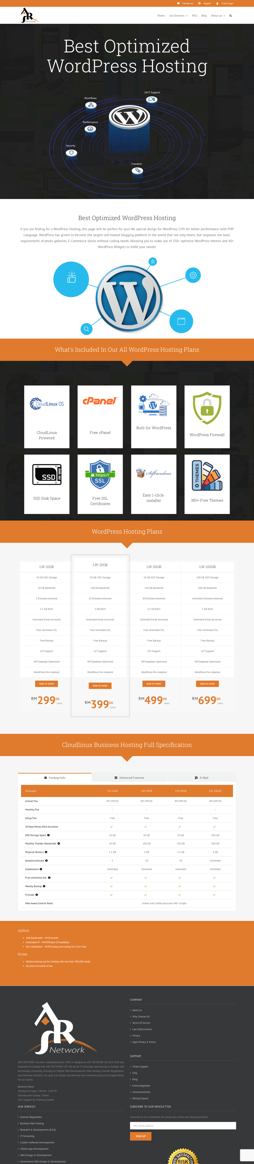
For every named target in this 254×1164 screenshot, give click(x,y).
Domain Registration (31, 1117)
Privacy (136, 1035)
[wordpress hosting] (127, 90)
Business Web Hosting (32, 1123)
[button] (230, 15)
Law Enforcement (142, 1029)
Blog (135, 1079)
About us (137, 1010)
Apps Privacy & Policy (144, 1042)
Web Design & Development (36, 1155)
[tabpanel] (127, 846)
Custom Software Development (37, 1142)
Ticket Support (140, 1066)
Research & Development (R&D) (38, 1129)
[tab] (54, 777)
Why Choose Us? (141, 1016)
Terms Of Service (141, 1023)
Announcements (141, 1092)
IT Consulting (27, 1136)
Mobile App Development (34, 1148)
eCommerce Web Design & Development (42, 1161)
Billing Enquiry (140, 1098)
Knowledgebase (141, 1085)
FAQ (134, 1073)
